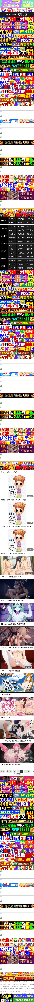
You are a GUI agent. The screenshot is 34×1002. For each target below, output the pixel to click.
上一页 (9, 771)
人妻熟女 (12, 230)
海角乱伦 (30, 256)
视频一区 (4, 221)
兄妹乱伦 (21, 264)
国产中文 (12, 264)
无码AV (3, 251)
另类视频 (30, 230)
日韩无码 (30, 268)
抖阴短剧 (21, 268)
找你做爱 (30, 234)
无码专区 (4, 258)
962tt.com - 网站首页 (16, 14)
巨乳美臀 (30, 226)
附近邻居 (12, 234)
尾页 (18, 774)
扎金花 (21, 245)
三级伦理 (12, 226)
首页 (2, 771)
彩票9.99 (12, 245)
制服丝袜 (21, 230)
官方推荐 (4, 243)
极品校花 (12, 268)
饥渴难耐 (21, 234)
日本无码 (30, 219)
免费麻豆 (12, 260)
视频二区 (4, 228)
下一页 (27, 771)
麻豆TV (20, 249)
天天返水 (30, 245)
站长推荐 (4, 236)
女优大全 (21, 253)
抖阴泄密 (30, 260)
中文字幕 (21, 226)
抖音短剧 (12, 249)
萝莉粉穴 (21, 260)
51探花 (29, 249)
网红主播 (21, 219)
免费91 (20, 256)
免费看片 (12, 256)
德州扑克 (30, 241)
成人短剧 (30, 264)
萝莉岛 (29, 253)
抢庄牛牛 (21, 241)
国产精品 (12, 219)
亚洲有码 (12, 222)
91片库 (12, 253)
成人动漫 (30, 222)
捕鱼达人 (12, 241)
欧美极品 (21, 222)
